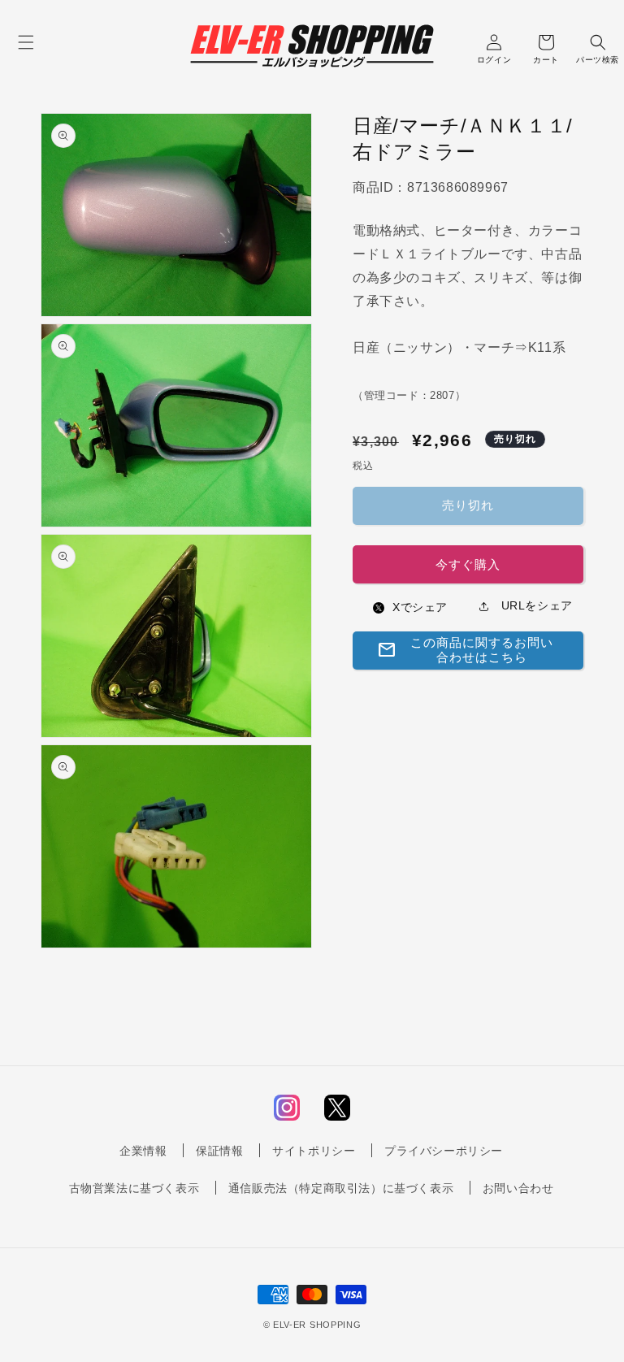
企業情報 (143, 1150)
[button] (26, 42)
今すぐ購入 (468, 564)
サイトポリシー (313, 1150)
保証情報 (219, 1150)
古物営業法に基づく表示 (134, 1188)
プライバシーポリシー (443, 1150)
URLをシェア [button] (535, 605)
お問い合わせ (518, 1188)
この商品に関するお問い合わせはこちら (465, 649)
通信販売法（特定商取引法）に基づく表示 (340, 1188)
